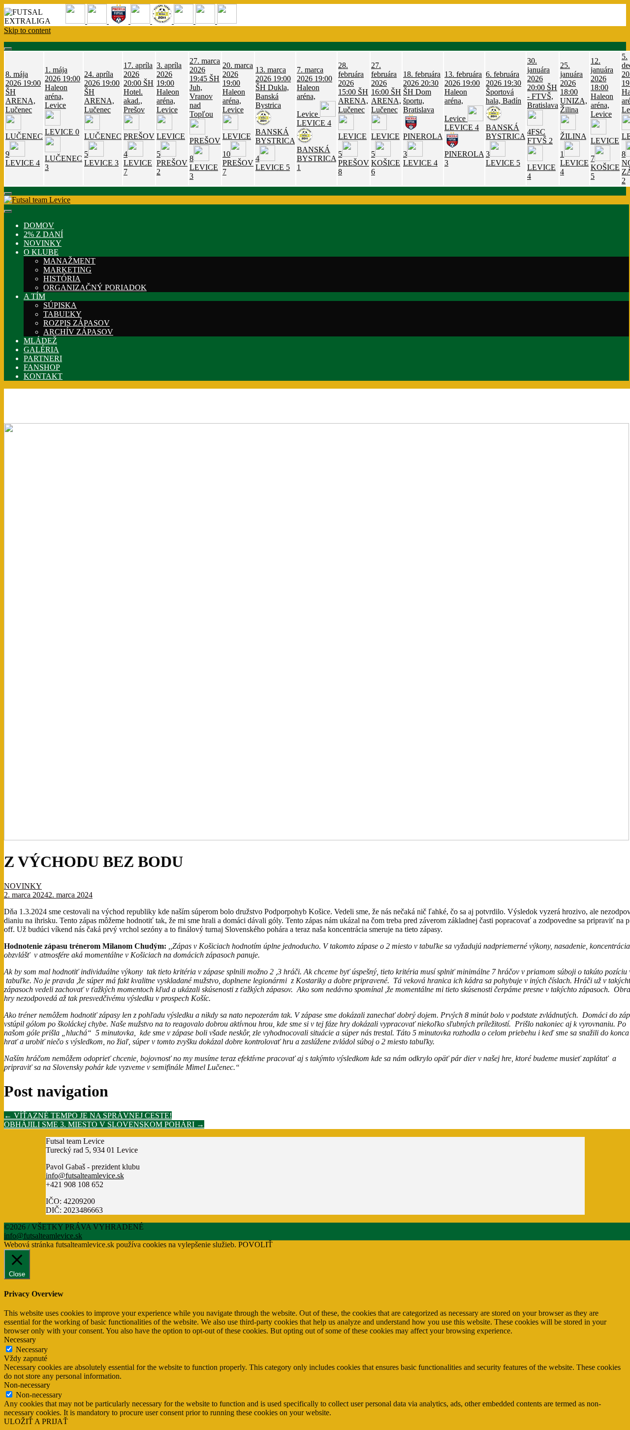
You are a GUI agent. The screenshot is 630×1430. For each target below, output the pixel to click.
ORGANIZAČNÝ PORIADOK (95, 287)
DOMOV (39, 225)
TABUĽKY (62, 314)
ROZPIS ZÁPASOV (76, 323)
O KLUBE (41, 252)
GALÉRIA (41, 349)
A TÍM (34, 296)
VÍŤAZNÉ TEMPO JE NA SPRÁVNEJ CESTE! (88, 1115)
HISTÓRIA (62, 278)
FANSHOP (42, 367)
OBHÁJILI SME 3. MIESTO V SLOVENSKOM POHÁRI (104, 1124)
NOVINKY (43, 243)
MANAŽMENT (69, 261)
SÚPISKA (60, 305)
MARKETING (67, 270)
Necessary (32, 1349)
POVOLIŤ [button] (255, 1244)
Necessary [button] (20, 1339)
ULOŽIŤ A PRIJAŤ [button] (36, 1421)
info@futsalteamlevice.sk (85, 1175)
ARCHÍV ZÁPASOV (78, 332)
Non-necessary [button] (27, 1385)
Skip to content (27, 30)
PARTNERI (43, 358)
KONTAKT (43, 376)
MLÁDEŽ (40, 340)
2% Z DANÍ (43, 234)
